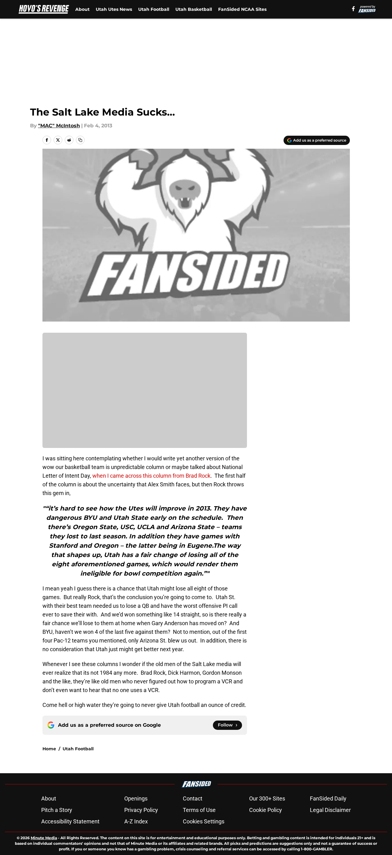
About (82, 9)
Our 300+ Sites (267, 798)
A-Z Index (136, 821)
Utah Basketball (193, 9)
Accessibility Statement (70, 821)
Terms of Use (199, 810)
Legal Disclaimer (330, 810)
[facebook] (353, 8)
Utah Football (153, 9)
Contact (192, 798)
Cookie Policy (265, 810)
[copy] (80, 140)
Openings (136, 798)
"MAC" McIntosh (59, 126)
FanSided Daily (328, 798)
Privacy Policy (141, 810)
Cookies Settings (203, 821)
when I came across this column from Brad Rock (151, 475)
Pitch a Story (56, 810)
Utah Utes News (114, 9)
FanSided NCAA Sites (242, 9)
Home (49, 749)
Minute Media (44, 837)
